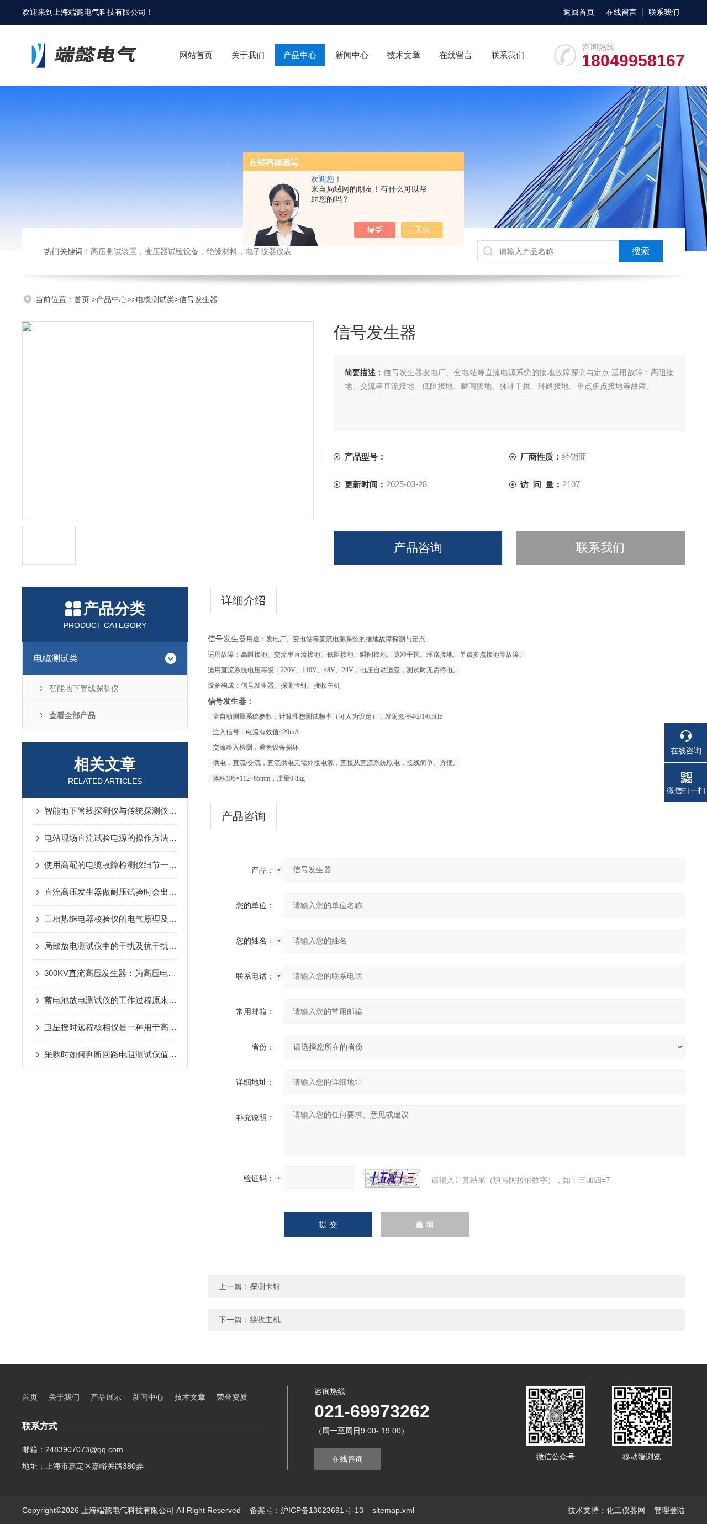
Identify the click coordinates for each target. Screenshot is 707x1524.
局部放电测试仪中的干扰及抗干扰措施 (110, 946)
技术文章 (403, 55)
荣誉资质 (232, 1397)
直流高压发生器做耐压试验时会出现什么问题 (110, 892)
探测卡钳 (265, 1286)
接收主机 (265, 1319)
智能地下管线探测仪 (84, 688)
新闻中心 (351, 55)
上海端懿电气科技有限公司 (99, 12)
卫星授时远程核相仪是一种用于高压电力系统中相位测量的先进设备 (110, 1027)
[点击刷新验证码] (392, 1178)
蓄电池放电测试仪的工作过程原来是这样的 (110, 1000)
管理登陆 (669, 1510)
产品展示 (106, 1397)
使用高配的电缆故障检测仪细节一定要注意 (110, 864)
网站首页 (196, 55)
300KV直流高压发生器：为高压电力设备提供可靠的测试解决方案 (110, 973)
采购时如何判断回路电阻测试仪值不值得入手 (110, 1054)
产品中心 (299, 55)
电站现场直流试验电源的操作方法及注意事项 (110, 837)
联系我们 (663, 12)
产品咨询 (418, 548)
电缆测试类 (155, 299)
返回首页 (578, 12)
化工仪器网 (625, 1510)
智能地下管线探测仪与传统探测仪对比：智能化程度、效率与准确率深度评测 (110, 810)
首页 (83, 299)
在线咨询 (347, 1458)
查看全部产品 (72, 715)
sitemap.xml (393, 1510)
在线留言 (621, 12)
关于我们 (248, 55)
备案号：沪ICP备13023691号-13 (306, 1510)
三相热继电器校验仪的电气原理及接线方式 (110, 919)
